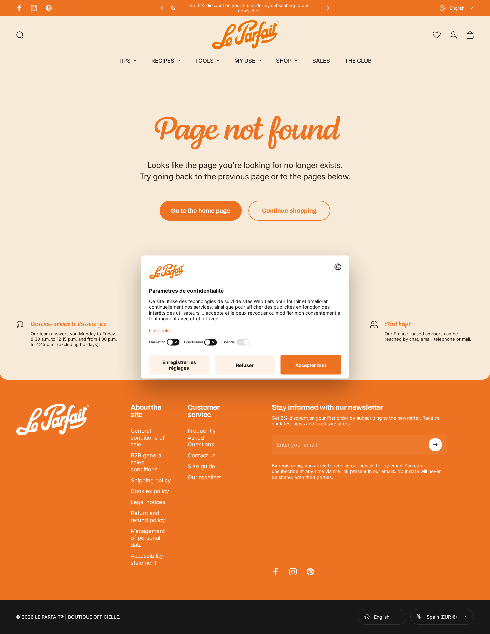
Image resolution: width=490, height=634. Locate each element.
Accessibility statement (147, 559)
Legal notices (148, 502)
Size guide (201, 466)
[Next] (327, 8)
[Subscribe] (435, 444)
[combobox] (457, 8)
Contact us (202, 455)
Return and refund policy (148, 516)
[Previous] (163, 8)
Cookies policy (150, 491)
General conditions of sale (148, 437)
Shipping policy (151, 480)
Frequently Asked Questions (202, 437)
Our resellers (205, 477)
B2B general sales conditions (147, 462)
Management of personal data (148, 538)
